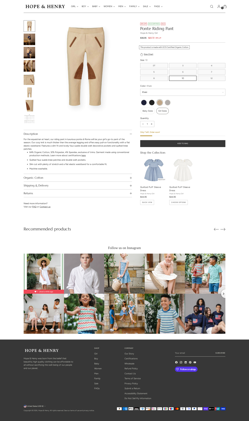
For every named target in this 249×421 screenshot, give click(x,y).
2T (154, 65)
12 (212, 78)
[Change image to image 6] (29, 92)
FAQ (34, 206)
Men (96, 373)
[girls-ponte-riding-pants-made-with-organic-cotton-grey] (167, 102)
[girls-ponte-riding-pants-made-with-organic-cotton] (144, 102)
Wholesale (129, 363)
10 (183, 78)
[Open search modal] (212, 6)
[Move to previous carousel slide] (216, 229)
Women (98, 368)
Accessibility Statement (135, 393)
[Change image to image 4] (29, 66)
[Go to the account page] (218, 6)
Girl (95, 353)
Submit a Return (132, 388)
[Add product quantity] (151, 124)
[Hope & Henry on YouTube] (195, 363)
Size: (144, 60)
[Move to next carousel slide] (222, 229)
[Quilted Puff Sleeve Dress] (153, 169)
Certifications (131, 358)
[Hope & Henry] (45, 6)
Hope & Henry (43, 410)
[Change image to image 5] (29, 79)
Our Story (129, 353)
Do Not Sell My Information (137, 398)
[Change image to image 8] (29, 119)
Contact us (45, 206)
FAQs (97, 388)
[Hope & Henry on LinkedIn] (186, 363)
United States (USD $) (35, 406)
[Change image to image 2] (29, 39)
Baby (96, 363)
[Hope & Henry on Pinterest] (190, 363)
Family (97, 378)
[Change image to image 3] (29, 52)
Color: (146, 86)
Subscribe (220, 353)
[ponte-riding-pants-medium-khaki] (159, 102)
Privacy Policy (131, 383)
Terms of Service (132, 378)
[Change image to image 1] (29, 26)
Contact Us (130, 373)
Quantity (144, 118)
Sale (96, 383)
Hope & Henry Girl (149, 33)
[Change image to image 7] (29, 105)
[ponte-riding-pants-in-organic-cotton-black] (151, 102)
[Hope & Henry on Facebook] (176, 363)
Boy (96, 358)
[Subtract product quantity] (143, 124)
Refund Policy (131, 368)
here (83, 155)
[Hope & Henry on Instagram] (181, 363)
